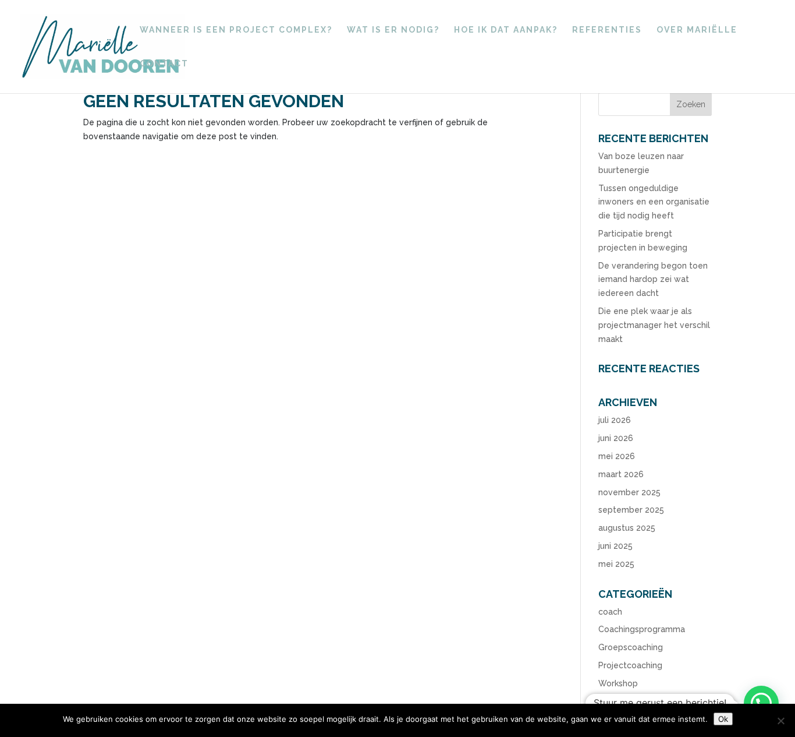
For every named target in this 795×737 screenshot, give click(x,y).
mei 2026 (616, 456)
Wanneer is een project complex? (236, 30)
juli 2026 (614, 420)
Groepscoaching (630, 647)
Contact (164, 63)
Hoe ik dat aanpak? (506, 30)
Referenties (607, 30)
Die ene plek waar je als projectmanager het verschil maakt (654, 325)
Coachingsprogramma (641, 629)
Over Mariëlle (696, 30)
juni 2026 (615, 438)
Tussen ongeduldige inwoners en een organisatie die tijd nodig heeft (653, 202)
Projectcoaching (630, 665)
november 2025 (629, 492)
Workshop (618, 683)
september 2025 (631, 509)
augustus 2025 (626, 528)
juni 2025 (615, 546)
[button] (761, 703)
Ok (723, 719)
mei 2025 (616, 564)
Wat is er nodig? (393, 30)
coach (610, 611)
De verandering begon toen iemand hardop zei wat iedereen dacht (653, 279)
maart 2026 (621, 474)
